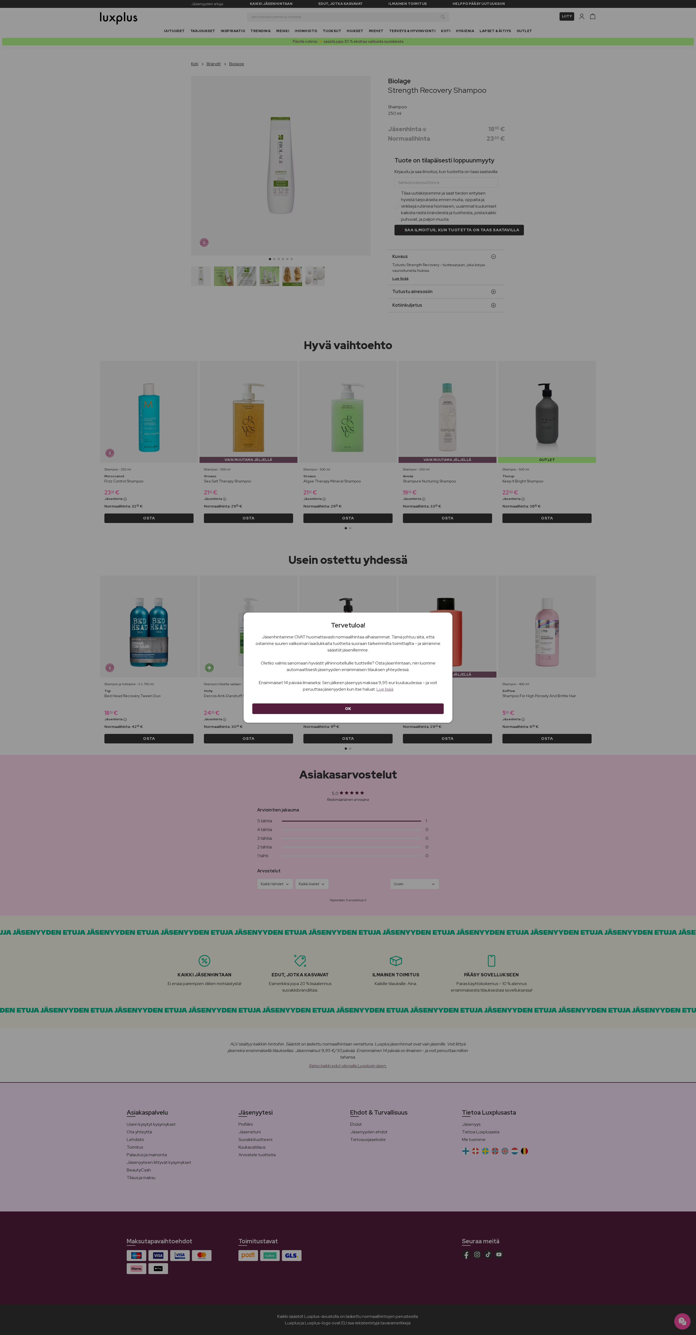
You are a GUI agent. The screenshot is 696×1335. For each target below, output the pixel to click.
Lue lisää (385, 689)
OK (348, 708)
